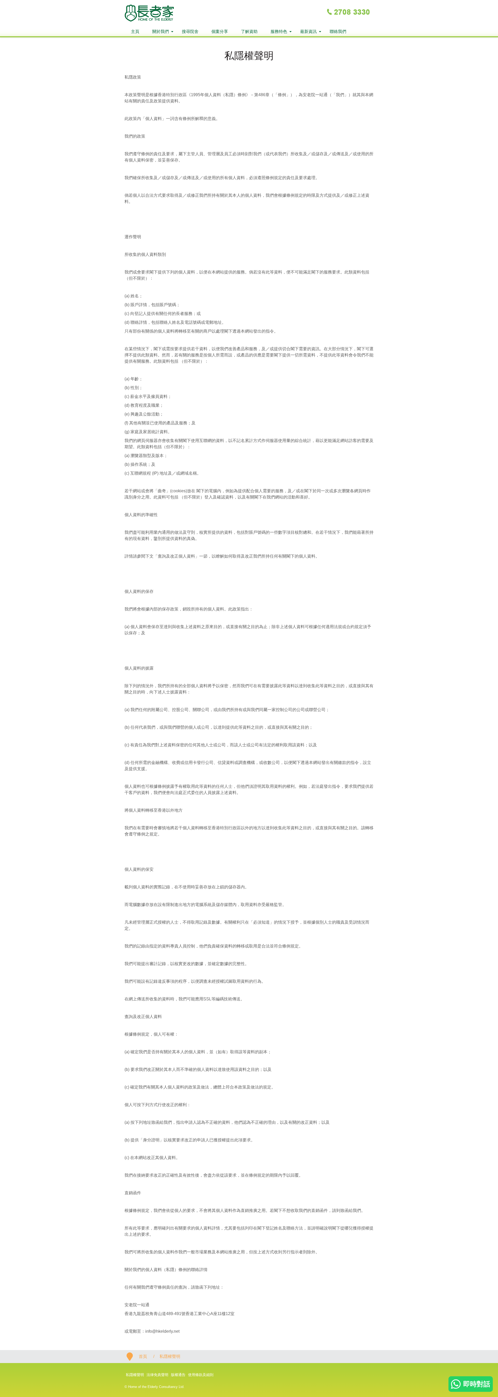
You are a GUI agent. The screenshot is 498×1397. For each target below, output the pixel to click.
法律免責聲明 (157, 1375)
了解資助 (249, 31)
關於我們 (160, 31)
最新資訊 (308, 31)
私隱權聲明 (135, 1375)
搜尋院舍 (190, 31)
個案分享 (219, 31)
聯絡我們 (338, 31)
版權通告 (178, 1375)
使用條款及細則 (200, 1375)
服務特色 (279, 31)
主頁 (135, 31)
